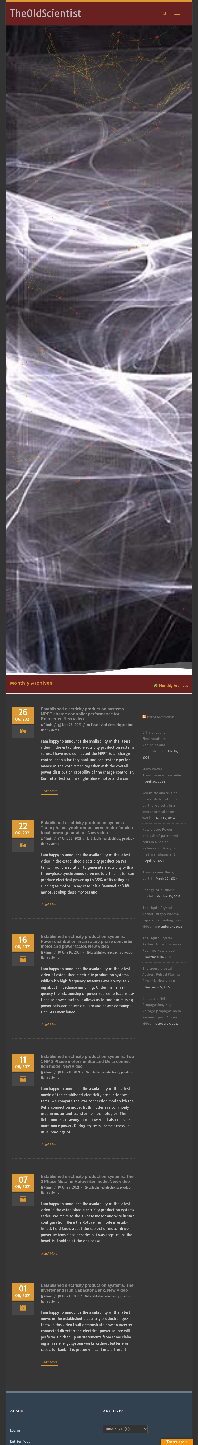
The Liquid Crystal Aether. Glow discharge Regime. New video (162, 944)
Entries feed (20, 1441)
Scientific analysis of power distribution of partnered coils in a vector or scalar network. (160, 805)
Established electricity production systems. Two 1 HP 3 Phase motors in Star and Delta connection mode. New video (87, 1061)
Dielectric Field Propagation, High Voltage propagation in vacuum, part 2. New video (161, 1010)
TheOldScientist (45, 13)
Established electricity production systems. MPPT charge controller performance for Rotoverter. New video (83, 714)
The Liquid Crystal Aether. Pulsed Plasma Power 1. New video (161, 974)
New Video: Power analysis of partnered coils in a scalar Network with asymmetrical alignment (160, 841)
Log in (15, 1430)
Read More (49, 791)
